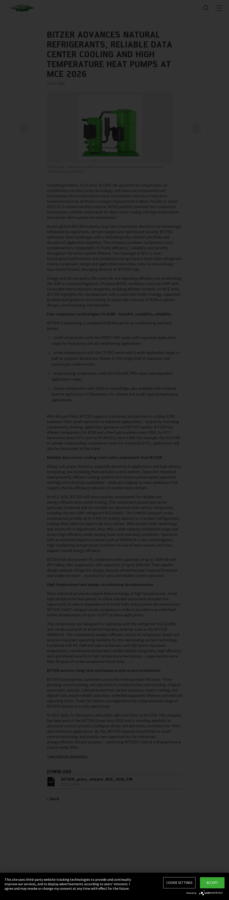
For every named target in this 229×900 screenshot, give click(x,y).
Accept (212, 883)
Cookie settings (179, 883)
